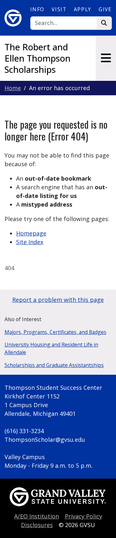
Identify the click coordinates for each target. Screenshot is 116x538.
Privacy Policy (83, 516)
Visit (59, 9)
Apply (83, 9)
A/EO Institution (36, 516)
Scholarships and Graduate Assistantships (54, 365)
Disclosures (37, 525)
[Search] (104, 23)
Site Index (29, 242)
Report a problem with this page (58, 299)
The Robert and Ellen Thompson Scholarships (38, 58)
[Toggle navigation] (106, 58)
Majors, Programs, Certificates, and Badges (55, 332)
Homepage (31, 233)
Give (105, 9)
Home (13, 88)
